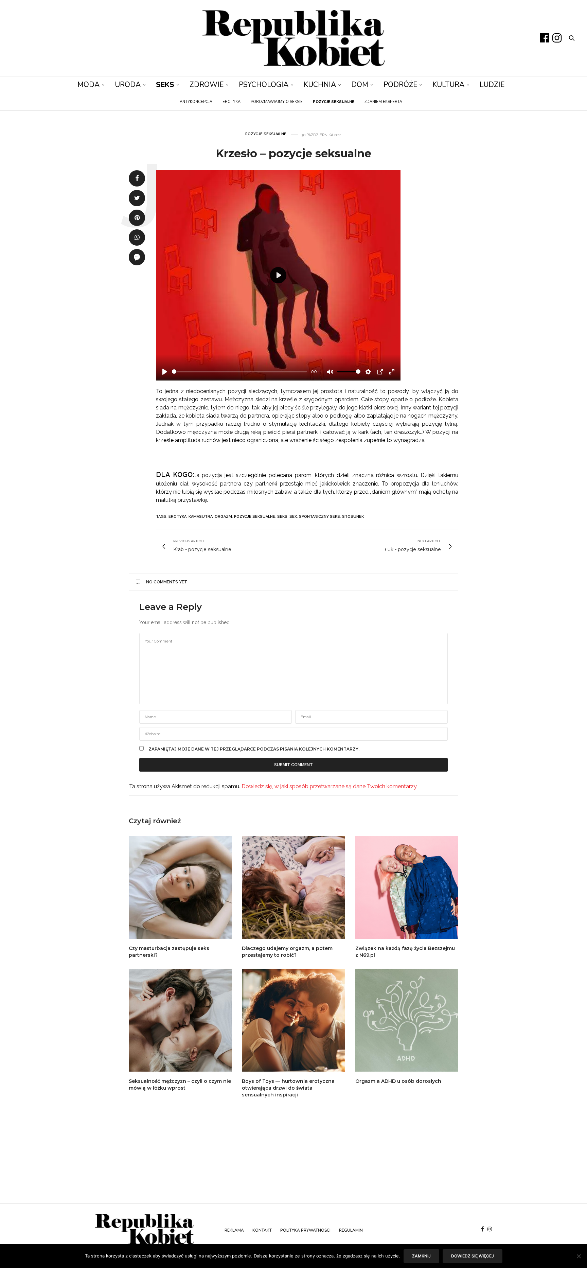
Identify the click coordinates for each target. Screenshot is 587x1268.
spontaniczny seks (319, 516)
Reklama (234, 1230)
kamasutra (201, 516)
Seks (165, 84)
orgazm (223, 516)
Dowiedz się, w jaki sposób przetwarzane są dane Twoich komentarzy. (329, 786)
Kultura (448, 84)
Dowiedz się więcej (472, 1255)
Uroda (128, 84)
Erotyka (232, 101)
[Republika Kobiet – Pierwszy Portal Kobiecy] (293, 38)
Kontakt (262, 1230)
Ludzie (492, 84)
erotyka (177, 516)
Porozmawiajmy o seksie (277, 101)
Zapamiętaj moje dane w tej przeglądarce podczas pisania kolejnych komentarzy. (253, 749)
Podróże (400, 84)
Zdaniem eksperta (383, 101)
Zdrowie (207, 84)
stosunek (353, 516)
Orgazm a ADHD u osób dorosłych (398, 1081)
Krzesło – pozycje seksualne (293, 153)
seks (282, 516)
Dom (359, 84)
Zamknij (421, 1255)
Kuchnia (320, 84)
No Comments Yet (166, 582)
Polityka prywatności (305, 1230)
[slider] (239, 371)
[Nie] (578, 1256)
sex (293, 516)
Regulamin (351, 1230)
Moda (88, 84)
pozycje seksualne (254, 516)
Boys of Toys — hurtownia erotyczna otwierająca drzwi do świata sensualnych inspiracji (288, 1088)
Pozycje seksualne (265, 134)
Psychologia (263, 84)
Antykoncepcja (196, 101)
